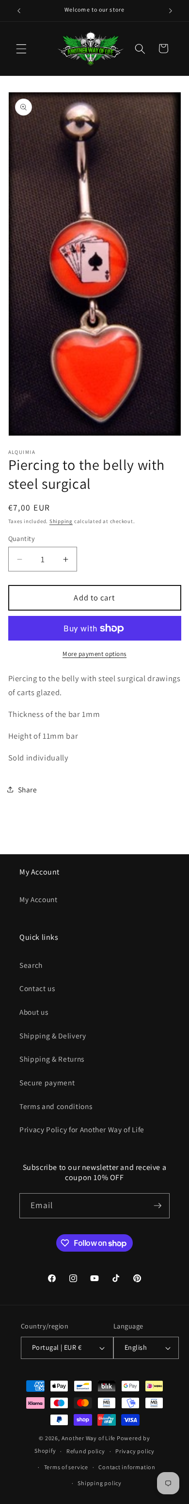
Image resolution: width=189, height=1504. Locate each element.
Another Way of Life (89, 1438)
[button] (21, 48)
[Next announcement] (170, 10)
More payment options (94, 654)
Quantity (21, 538)
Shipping (61, 521)
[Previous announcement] (19, 10)
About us (33, 1012)
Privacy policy (135, 1451)
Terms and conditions (55, 1106)
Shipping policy (100, 1483)
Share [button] (27, 789)
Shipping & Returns (51, 1059)
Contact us (37, 988)
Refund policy (85, 1451)
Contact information (127, 1467)
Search (31, 965)
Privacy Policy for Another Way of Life (81, 1129)
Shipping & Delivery (52, 1035)
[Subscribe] (157, 1205)
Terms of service (66, 1467)
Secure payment (47, 1082)
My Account (38, 899)
